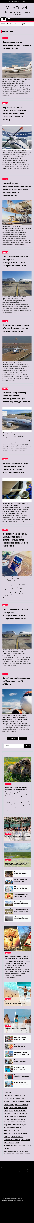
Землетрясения (9, 1104)
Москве (23, 1116)
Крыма (6, 1110)
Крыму (11, 1110)
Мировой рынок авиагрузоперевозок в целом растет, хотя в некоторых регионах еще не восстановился (16, 189)
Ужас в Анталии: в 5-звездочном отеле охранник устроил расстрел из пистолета (21, 1038)
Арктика (16, 1096)
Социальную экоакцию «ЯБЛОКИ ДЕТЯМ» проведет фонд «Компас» (21, 895)
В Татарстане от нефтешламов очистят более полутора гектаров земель (17, 863)
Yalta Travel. (17, 7)
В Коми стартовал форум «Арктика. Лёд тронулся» (21, 880)
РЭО (9, 1136)
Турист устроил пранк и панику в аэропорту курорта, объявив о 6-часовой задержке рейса (21, 1061)
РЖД (5, 1136)
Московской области (17, 1119)
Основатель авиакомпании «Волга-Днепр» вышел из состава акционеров (15, 328)
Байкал (22, 1096)
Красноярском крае (20, 1107)
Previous (12, 738)
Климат (11, 1107)
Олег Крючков (16, 1125)
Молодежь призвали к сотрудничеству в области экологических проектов (17, 837)
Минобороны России (20, 1113)
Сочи (29, 1145)
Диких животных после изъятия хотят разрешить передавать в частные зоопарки (16, 788)
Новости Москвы (10, 1122)
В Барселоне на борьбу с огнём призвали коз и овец (21, 910)
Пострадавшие (16, 1128)
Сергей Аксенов (9, 1142)
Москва (18, 1116)
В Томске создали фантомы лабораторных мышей (21, 888)
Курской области (20, 1110)
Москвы (6, 1119)
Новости (8, 953)
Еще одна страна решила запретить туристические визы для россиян (21, 1046)
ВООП (22, 1098)
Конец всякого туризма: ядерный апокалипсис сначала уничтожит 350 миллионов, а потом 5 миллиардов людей (16, 958)
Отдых (24, 1125)
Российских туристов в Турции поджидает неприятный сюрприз (15, 1002)
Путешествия (22, 1133)
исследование (9, 1154)
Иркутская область (21, 1104)
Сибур (17, 1142)
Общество (7, 1125)
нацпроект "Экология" (22, 1154)
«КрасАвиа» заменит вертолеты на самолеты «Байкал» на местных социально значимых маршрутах (14, 113)
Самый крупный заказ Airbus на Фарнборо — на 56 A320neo (16, 681)
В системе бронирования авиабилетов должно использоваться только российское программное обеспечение (15, 540)
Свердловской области (12, 1139)
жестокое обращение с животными (16, 1151)
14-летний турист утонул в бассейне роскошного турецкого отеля (21, 1068)
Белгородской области (12, 1098)
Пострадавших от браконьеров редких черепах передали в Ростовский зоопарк (20, 873)
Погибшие (7, 1128)
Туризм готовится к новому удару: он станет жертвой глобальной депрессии (21, 1083)
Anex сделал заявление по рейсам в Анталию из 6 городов (21, 1075)
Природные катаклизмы (12, 1130)
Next (22, 738)
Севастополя (25, 1139)
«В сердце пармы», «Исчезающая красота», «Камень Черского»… (21, 917)
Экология (8, 784)
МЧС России (8, 1113)
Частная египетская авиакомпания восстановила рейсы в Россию (16, 45)
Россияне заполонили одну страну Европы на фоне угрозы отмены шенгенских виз (21, 1053)
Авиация (5, 37)
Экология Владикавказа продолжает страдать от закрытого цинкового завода (21, 903)
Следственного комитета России (15, 1145)
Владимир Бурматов (10, 1101)
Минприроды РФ (9, 1116)
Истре (6, 1107)
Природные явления (10, 1133)
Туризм (6, 1148)
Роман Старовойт (17, 1136)
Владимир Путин (24, 1101)
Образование (20, 1122)
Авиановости (8, 1096)
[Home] (3, 19)
